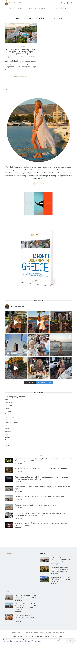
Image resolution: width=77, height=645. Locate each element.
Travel (20, 9)
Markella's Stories (11, 423)
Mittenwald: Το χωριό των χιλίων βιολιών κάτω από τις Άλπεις (60, 579)
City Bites (8, 405)
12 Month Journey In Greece (15, 397)
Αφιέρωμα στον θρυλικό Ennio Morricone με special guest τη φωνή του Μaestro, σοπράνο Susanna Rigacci (41, 478)
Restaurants (9, 440)
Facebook (8, 554)
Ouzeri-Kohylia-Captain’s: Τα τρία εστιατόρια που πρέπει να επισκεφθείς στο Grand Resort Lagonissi (26, 606)
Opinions (63, 9)
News (12, 9)
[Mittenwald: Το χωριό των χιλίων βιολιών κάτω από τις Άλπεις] (44, 579)
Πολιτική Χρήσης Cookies (34, 641)
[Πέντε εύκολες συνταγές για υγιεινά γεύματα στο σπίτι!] (9, 507)
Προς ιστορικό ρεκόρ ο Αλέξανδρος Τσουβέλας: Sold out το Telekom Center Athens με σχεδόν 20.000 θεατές (43, 460)
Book (6, 399)
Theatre (8, 443)
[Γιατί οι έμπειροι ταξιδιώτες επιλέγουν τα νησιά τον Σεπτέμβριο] (9, 498)
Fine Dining (9, 411)
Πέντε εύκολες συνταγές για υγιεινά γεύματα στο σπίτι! (36, 505)
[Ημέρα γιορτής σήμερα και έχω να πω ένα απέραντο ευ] (61, 368)
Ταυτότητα (16, 633)
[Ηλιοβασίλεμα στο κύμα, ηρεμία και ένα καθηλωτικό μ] (39, 322)
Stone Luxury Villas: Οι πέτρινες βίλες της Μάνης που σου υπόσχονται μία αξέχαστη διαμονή (20, 52)
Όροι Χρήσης (27, 633)
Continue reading (21, 76)
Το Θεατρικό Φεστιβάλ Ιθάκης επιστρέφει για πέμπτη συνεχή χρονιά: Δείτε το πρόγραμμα (41, 524)
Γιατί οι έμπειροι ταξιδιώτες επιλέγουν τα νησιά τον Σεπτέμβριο (39, 496)
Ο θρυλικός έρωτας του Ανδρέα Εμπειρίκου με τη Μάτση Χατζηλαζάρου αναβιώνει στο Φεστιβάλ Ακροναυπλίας (42, 514)
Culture (52, 9)
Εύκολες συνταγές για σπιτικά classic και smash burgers (24, 617)
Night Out (8, 431)
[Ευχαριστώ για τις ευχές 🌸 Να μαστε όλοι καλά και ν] (61, 322)
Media (7, 425)
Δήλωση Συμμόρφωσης (55, 633)
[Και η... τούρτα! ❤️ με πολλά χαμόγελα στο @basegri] (39, 368)
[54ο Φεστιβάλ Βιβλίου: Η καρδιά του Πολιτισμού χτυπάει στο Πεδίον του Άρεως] (9, 488)
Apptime (61, 636)
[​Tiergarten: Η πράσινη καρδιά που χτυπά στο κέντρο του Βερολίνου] (44, 569)
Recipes (7, 437)
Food (29, 9)
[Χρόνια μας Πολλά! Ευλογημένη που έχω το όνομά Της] (16, 345)
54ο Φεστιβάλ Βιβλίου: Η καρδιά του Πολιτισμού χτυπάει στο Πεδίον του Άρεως (43, 488)
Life (6, 420)
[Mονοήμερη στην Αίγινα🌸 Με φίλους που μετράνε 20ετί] (39, 345)
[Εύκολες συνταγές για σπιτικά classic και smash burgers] (9, 617)
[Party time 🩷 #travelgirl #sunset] (61, 345)
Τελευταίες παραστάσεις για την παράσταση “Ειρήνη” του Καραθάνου (41, 468)
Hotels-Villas (40, 9)
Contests (8, 408)
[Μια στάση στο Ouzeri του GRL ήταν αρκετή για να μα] (16, 368)
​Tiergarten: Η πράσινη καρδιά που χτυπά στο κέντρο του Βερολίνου (59, 569)
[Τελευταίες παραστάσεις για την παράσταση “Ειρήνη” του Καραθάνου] (9, 470)
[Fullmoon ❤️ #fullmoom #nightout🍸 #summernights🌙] (16, 322)
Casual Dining (10, 402)
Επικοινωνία (39, 633)
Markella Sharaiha (17, 57)
